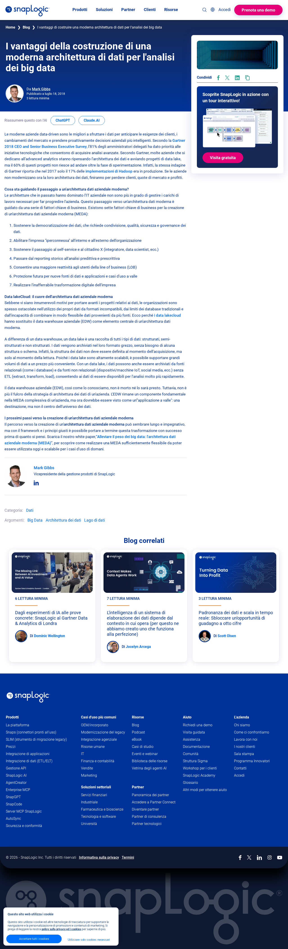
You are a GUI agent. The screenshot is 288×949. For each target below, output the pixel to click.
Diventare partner (145, 809)
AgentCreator (16, 782)
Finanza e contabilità (97, 761)
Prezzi (11, 747)
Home (10, 27)
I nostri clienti (244, 747)
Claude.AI (94, 120)
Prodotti (12, 717)
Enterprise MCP (18, 790)
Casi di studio (142, 747)
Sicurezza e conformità (24, 826)
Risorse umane (93, 747)
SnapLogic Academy (199, 775)
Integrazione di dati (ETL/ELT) (29, 761)
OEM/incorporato (94, 725)
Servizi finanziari (94, 795)
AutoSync (13, 818)
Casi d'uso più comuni (98, 717)
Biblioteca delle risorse (149, 761)
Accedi (239, 775)
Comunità (198, 754)
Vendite (87, 768)
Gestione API (16, 768)
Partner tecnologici (147, 824)
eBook (137, 739)
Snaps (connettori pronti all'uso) (31, 732)
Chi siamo (242, 725)
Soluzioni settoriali (96, 787)
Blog (26, 27)
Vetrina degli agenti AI (149, 768)
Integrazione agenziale (99, 739)
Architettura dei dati (63, 520)
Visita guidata (194, 732)
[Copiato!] (247, 77)
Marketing (89, 775)
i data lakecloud (167, 315)
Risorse (138, 717)
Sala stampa (244, 754)
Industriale (89, 802)
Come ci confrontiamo (251, 732)
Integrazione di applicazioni (28, 754)
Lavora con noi (245, 739)
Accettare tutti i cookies (34, 938)
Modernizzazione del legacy (103, 732)
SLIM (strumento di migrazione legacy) (36, 739)
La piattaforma (17, 725)
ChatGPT (65, 120)
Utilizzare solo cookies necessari (89, 939)
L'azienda (241, 717)
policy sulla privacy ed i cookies (61, 929)
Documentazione (204, 747)
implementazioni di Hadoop (109, 171)
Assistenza (199, 739)
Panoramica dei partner (150, 795)
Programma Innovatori (252, 761)
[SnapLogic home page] (28, 697)
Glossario (190, 782)
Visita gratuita (223, 157)
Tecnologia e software (98, 816)
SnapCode (14, 804)
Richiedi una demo (197, 725)
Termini (128, 857)
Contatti (240, 768)
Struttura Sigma (195, 761)
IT (82, 754)
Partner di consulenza (149, 816)
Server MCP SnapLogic (24, 811)
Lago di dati (94, 520)
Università (89, 824)
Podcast (138, 732)
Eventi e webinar (145, 754)
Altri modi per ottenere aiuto (205, 790)
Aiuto (187, 717)
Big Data (35, 520)
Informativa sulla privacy (99, 857)
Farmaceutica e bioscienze (102, 809)
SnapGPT (13, 797)
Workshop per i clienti (200, 768)
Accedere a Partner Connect (154, 802)
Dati (29, 510)
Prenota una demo (258, 10)
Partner (138, 787)
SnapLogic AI (16, 775)
